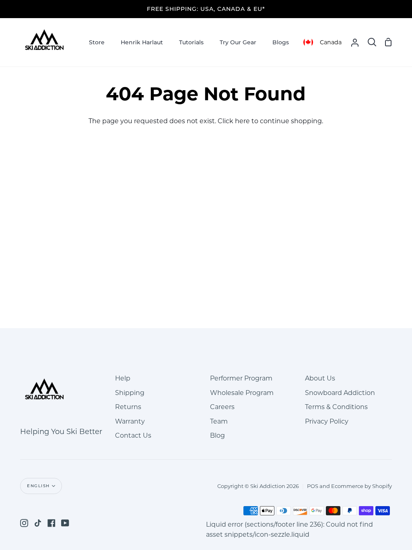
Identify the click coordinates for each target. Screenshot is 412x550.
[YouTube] (65, 523)
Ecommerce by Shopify (361, 486)
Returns (128, 407)
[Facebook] (51, 523)
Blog (217, 435)
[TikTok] (38, 523)
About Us (320, 378)
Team (219, 421)
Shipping (129, 393)
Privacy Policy (326, 421)
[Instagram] (24, 523)
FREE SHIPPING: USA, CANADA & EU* (206, 8)
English (38, 485)
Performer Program (241, 378)
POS (312, 486)
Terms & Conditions (336, 407)
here (242, 121)
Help (122, 378)
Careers (222, 407)
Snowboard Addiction (340, 393)
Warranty (130, 421)
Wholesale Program (242, 393)
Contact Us (133, 435)
